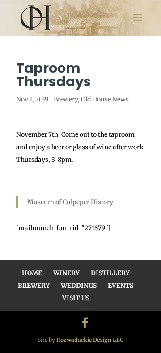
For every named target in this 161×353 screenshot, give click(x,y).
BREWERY (34, 286)
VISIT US (75, 298)
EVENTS (120, 286)
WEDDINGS (79, 286)
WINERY (66, 273)
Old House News (105, 99)
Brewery (66, 99)
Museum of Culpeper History (70, 202)
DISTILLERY (110, 273)
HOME (32, 273)
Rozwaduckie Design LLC (89, 339)
